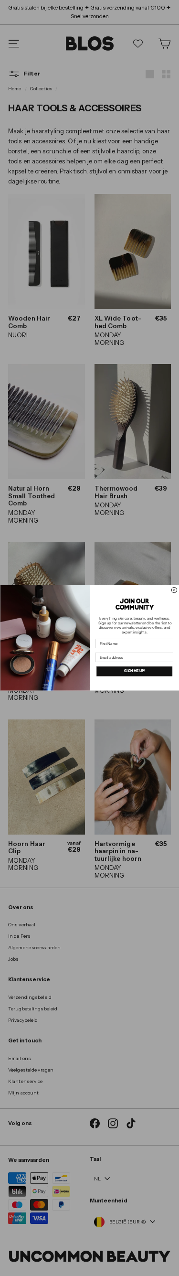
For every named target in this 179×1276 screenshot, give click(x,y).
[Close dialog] (174, 590)
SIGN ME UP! (134, 672)
